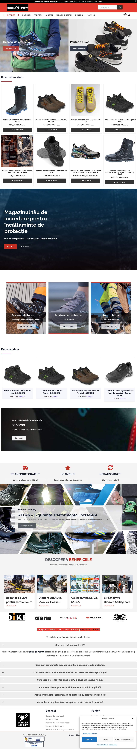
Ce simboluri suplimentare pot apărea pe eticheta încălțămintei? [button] (70, 702)
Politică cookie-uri (102, 744)
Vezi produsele (27, 526)
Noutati (49, 15)
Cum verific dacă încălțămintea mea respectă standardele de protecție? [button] (70, 672)
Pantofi (38, 15)
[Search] (120, 7)
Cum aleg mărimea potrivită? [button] (70, 645)
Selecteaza (18, 130)
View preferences (124, 739)
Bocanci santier (52, 719)
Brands (91, 15)
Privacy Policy (113, 744)
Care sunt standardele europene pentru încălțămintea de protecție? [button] (70, 665)
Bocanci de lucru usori (26, 315)
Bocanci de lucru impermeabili (58, 723)
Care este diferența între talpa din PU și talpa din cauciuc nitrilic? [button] (70, 680)
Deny (105, 739)
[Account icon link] (129, 15)
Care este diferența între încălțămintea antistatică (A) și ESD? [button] (70, 687)
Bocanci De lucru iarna (55, 726)
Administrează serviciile (90, 733)
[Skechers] (94, 614)
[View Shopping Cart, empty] (124, 15)
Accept (89, 739)
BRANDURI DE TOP (90, 629)
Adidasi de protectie (68, 315)
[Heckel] (43, 618)
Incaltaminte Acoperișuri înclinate (60, 729)
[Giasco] (17, 618)
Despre (71, 735)
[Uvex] (120, 618)
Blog (78, 735)
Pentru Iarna (110, 315)
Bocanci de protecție (16, 42)
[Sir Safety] (68, 617)
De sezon (79, 15)
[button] (133, 719)
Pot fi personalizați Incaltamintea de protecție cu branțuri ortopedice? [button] (70, 695)
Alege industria (64, 15)
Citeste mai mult (11, 606)
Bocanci (26, 15)
